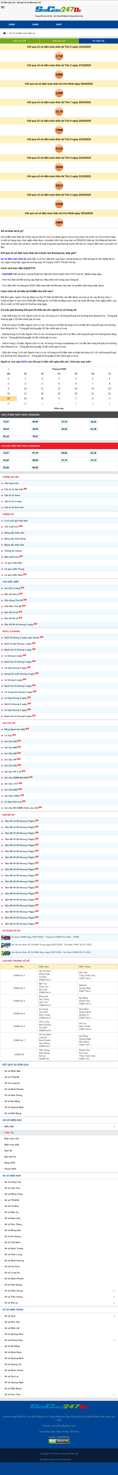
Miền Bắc (19, 966)
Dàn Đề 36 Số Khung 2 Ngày (20, 875)
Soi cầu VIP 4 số (12, 771)
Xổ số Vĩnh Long (13, 1254)
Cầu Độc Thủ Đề (13, 606)
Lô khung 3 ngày (13, 680)
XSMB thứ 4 (19, 1001)
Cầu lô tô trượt (12, 495)
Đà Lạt (42, 1056)
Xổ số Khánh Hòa (13, 1340)
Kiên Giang (44, 1053)
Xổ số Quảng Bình (14, 1358)
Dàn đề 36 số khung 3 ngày (18, 624)
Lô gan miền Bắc (13, 563)
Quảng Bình (85, 1012)
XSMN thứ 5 (45, 1018)
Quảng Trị (84, 1015)
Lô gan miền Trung (14, 569)
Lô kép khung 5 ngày (15, 710)
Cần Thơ (43, 1002)
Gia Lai (82, 1023)
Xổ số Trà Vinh (12, 1266)
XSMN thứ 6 (45, 1030)
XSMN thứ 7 (45, 1046)
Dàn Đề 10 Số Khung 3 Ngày (20, 827)
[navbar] (2, 7)
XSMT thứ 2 (85, 978)
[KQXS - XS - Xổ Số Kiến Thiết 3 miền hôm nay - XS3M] (58, 9)
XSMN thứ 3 (45, 992)
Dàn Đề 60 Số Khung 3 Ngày (20, 917)
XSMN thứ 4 (45, 1005)
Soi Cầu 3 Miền (12, 796)
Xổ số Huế (9, 1316)
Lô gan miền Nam (13, 575)
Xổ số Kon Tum (12, 1394)
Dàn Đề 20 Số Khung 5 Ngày (20, 851)
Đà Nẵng (83, 998)
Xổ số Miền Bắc (12, 1071)
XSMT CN (84, 1059)
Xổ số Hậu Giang (13, 1095)
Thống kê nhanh (13, 551)
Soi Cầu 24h (10, 765)
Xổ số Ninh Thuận (13, 1370)
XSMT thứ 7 (85, 1044)
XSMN (35, 24)
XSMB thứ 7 (19, 1040)
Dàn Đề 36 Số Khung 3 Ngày (20, 881)
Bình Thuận (44, 1015)
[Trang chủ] (4, 33)
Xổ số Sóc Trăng (13, 1224)
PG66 (20, 1471)
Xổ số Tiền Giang (13, 1297)
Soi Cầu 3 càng (12, 588)
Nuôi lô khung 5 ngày (15, 704)
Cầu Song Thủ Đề (13, 600)
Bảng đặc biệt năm (14, 545)
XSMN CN (44, 1059)
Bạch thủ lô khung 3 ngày (18, 686)
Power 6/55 (10, 1169)
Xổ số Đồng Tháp (13, 1194)
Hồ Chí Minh (45, 971)
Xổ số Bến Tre (11, 1212)
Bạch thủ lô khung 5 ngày (18, 716)
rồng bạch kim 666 (43, 1465)
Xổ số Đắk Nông (12, 1113)
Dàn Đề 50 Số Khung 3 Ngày (20, 899)
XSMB (12, 24)
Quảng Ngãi (85, 1039)
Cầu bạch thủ (11, 483)
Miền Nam (44, 966)
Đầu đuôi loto (11, 557)
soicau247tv (63, 1465)
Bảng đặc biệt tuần (14, 533)
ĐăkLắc (83, 985)
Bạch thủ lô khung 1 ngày (18, 649)
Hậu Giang (44, 1043)
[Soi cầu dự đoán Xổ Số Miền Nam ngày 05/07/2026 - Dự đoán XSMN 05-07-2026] (6, 953)
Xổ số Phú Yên (12, 1322)
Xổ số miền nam (11, 1175)
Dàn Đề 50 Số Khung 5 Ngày (20, 905)
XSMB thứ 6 (19, 1026)
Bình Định (84, 1009)
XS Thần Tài (98, 41)
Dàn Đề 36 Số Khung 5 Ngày (20, 887)
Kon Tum (83, 1053)
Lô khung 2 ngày (13, 656)
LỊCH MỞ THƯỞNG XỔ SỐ (16, 961)
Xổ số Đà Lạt (11, 1302)
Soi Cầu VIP (8, 723)
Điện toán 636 (20, 41)
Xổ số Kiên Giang (13, 1290)
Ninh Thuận (84, 1026)
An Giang (43, 1009)
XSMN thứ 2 (45, 979)
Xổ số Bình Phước (14, 1089)
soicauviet (24, 1465)
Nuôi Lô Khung (11, 631)
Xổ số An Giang (12, 1236)
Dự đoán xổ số (11, 930)
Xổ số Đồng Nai (12, 1230)
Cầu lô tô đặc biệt (13, 489)
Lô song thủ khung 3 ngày (18, 692)
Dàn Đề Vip (8, 815)
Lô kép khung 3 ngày (15, 698)
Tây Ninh (43, 1012)
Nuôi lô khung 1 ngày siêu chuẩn (21, 637)
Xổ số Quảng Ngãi (14, 1107)
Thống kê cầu (10, 477)
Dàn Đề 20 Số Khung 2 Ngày (20, 839)
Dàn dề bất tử (11, 594)
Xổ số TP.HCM (11, 1077)
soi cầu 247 (8, 1465)
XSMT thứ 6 (85, 1029)
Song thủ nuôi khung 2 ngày (19, 674)
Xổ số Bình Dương (14, 1260)
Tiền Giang (44, 1050)
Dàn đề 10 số (11, 612)
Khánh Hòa (84, 1001)
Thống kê (8, 514)
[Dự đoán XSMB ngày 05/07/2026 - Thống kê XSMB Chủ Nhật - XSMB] (6, 937)
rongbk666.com (82, 1465)
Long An (43, 1037)
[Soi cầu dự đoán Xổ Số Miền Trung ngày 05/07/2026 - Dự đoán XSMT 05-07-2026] (6, 945)
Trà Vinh (43, 1027)
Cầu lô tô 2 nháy (13, 501)
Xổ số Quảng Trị (12, 1364)
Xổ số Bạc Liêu (12, 1218)
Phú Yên (83, 972)
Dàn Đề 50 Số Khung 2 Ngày (20, 893)
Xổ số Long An (12, 1083)
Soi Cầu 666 (10, 753)
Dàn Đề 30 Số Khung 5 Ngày (20, 869)
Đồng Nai (43, 996)
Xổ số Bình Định (13, 1352)
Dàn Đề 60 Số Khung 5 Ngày (20, 924)
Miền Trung (84, 966)
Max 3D (8, 1150)
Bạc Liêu (43, 989)
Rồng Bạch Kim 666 (14, 729)
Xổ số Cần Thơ (12, 1188)
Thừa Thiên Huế (87, 975)
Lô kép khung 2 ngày (15, 668)
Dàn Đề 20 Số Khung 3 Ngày (20, 845)
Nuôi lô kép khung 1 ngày (17, 643)
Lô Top (8, 735)
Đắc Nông (84, 1042)
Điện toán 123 (59, 41)
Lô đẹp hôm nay (13, 802)
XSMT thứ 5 (85, 1018)
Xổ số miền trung (13, 1309)
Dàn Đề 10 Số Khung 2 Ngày (20, 821)
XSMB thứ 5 (19, 1013)
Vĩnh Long (44, 1022)
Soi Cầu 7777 (11, 784)
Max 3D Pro (10, 1157)
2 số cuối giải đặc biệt (16, 520)
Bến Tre (43, 983)
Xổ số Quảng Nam (13, 1334)
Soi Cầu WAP (11, 789)
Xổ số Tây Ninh (12, 1242)
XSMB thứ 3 (19, 988)
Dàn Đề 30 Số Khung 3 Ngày (20, 863)
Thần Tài (9, 1132)
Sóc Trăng (44, 999)
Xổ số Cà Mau (11, 1206)
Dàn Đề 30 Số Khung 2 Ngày (20, 857)
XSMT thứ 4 (85, 1003)
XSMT (59, 24)
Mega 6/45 (9, 1162)
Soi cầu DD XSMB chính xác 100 (21, 808)
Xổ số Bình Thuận (13, 1248)
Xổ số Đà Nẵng (12, 1101)
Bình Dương (45, 1024)
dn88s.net (7, 1471)
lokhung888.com (103, 1465)
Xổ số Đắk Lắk (12, 1328)
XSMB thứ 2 (19, 975)
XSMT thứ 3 (85, 991)
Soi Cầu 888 (10, 747)
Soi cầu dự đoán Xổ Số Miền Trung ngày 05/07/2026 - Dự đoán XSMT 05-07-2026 (51, 944)
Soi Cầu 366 (10, 741)
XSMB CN (19, 1054)
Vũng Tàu (44, 986)
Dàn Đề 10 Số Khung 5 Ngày (20, 833)
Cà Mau (43, 977)
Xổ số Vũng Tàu (12, 1182)
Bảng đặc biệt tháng (15, 538)
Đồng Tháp (44, 974)
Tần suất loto (11, 526)
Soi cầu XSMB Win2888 (16, 777)
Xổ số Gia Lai (11, 1376)
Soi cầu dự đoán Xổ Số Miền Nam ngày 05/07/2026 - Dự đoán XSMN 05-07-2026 (50, 952)
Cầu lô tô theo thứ (14, 507)
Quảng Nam (85, 988)
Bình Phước (45, 1040)
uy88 (30, 1471)
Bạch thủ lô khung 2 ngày (18, 662)
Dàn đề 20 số (11, 618)
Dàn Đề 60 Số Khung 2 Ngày (20, 911)
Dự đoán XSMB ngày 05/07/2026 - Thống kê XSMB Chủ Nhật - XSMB (45, 937)
